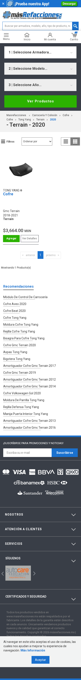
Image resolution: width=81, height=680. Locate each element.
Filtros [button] (10, 141)
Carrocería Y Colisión (44, 115)
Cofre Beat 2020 (14, 311)
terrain (40, 119)
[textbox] (40, 26)
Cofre (66, 115)
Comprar (11, 238)
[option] (18, 573)
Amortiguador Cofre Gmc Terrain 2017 (29, 365)
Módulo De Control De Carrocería (25, 297)
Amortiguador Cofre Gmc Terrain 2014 (29, 386)
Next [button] (34, 573)
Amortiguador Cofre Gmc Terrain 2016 (29, 427)
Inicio (27, 39)
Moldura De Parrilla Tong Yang (23, 400)
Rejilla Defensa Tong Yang (21, 407)
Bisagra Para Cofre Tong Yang (23, 338)
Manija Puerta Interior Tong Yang (25, 414)
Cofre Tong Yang (14, 317)
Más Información (33, 650)
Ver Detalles (29, 238)
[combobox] (40, 52)
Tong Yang (24, 119)
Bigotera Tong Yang (16, 359)
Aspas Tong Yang (15, 352)
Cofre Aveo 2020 (14, 304)
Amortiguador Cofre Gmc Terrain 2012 (29, 379)
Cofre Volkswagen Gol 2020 (22, 393)
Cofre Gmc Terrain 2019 (19, 372)
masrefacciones (16, 115)
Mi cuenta (50, 39)
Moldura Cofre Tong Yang (20, 324)
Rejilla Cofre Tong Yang (19, 331)
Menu (6, 39)
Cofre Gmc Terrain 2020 (19, 345)
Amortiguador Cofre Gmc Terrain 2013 (29, 420)
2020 (53, 119)
